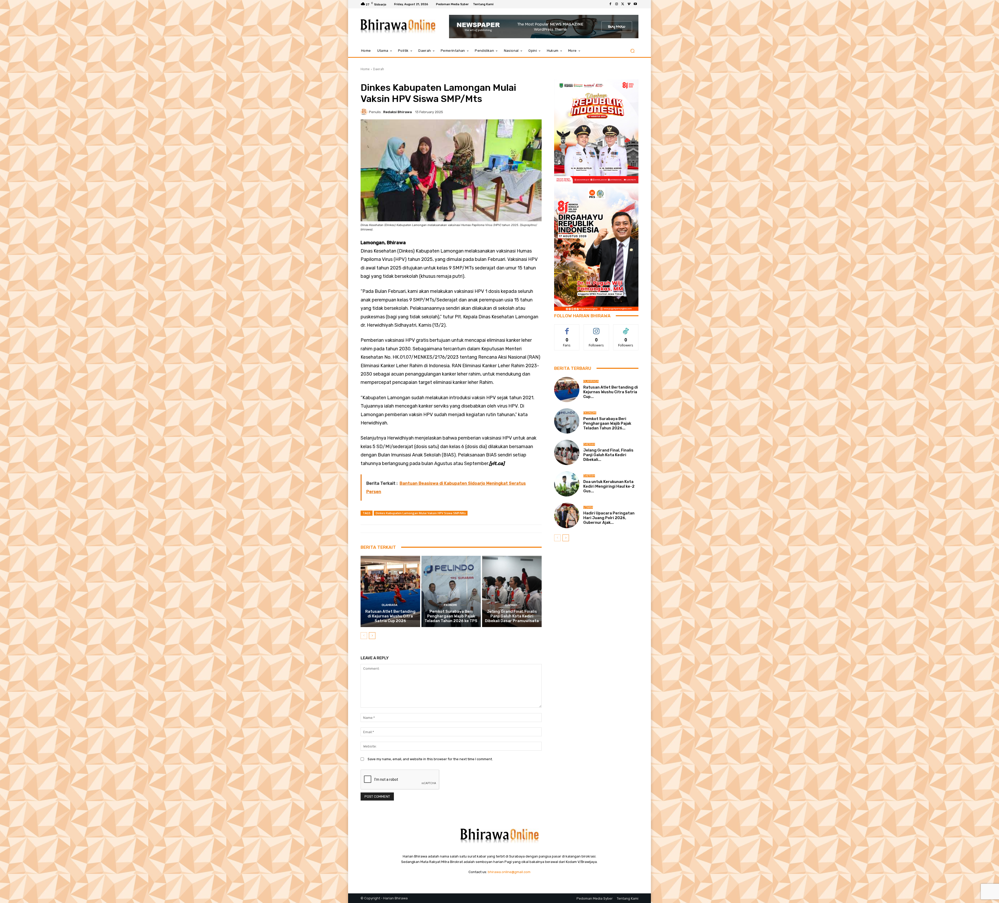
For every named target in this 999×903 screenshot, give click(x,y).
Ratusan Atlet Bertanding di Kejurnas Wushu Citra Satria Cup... (610, 392)
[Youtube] (635, 4)
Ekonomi (450, 605)
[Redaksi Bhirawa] (365, 111)
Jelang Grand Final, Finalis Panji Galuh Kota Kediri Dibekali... (608, 455)
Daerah (378, 69)
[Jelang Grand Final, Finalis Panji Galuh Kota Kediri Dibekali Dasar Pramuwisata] (512, 591)
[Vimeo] (629, 4)
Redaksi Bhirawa (397, 112)
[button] (632, 51)
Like (567, 328)
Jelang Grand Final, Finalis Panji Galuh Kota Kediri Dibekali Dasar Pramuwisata (512, 616)
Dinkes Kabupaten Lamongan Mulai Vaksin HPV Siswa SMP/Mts (421, 513)
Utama (588, 507)
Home (365, 69)
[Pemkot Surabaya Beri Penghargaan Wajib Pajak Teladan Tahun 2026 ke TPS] (451, 591)
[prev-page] (364, 635)
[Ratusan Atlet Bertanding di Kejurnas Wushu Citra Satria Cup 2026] (390, 591)
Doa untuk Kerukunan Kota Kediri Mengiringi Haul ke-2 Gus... (609, 486)
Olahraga (390, 605)
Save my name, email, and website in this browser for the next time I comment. (430, 759)
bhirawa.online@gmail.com (509, 872)
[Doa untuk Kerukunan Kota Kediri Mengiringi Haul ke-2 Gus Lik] (566, 483)
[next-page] (372, 635)
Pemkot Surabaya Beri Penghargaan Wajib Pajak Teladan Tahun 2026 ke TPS (451, 616)
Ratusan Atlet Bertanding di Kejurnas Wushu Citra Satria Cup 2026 (390, 616)
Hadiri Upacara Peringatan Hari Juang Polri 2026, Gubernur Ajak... (609, 518)
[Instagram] (616, 4)
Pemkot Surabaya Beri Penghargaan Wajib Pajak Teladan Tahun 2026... (607, 423)
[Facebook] (610, 4)
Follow (596, 328)
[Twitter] (623, 4)
